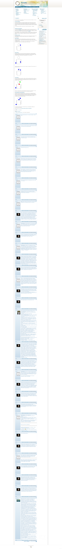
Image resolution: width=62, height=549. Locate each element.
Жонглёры (24, 2)
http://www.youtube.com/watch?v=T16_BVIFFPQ (26, 108)
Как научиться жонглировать (17, 10)
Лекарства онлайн (35, 12)
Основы (17, 7)
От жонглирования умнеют (27, 9)
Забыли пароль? (41, 25)
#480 (36, 465)
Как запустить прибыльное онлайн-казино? (35, 13)
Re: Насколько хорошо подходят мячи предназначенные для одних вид (42, 40)
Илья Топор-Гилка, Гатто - (42, 43)
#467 (36, 288)
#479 (36, 454)
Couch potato (42, 12)
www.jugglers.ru (60, 548)
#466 (36, 277)
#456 (36, 168)
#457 (36, 179)
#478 (36, 443)
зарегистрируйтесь (20, 112)
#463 (36, 244)
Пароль (42, 22)
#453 (36, 135)
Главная (16, 7)
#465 (36, 266)
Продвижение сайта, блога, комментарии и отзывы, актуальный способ (35, 10)
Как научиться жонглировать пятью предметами (18, 14)
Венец (16, 11)
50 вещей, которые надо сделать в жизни (43, 11)
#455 (36, 157)
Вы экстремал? (34, 15)
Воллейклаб (25, 12)
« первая (25, 541)
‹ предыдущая (27, 541)
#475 (36, 403)
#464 (36, 255)
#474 (36, 392)
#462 (36, 233)
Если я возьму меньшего (42, 32)
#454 (36, 146)
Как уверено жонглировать (42, 10)
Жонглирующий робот (26, 13)
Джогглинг (25, 10)
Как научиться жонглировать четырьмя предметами (18, 13)
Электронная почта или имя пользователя (42, 20)
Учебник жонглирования (17, 111)
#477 (36, 432)
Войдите (16, 112)
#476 (36, 414)
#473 (36, 381)
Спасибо (40, 37)
